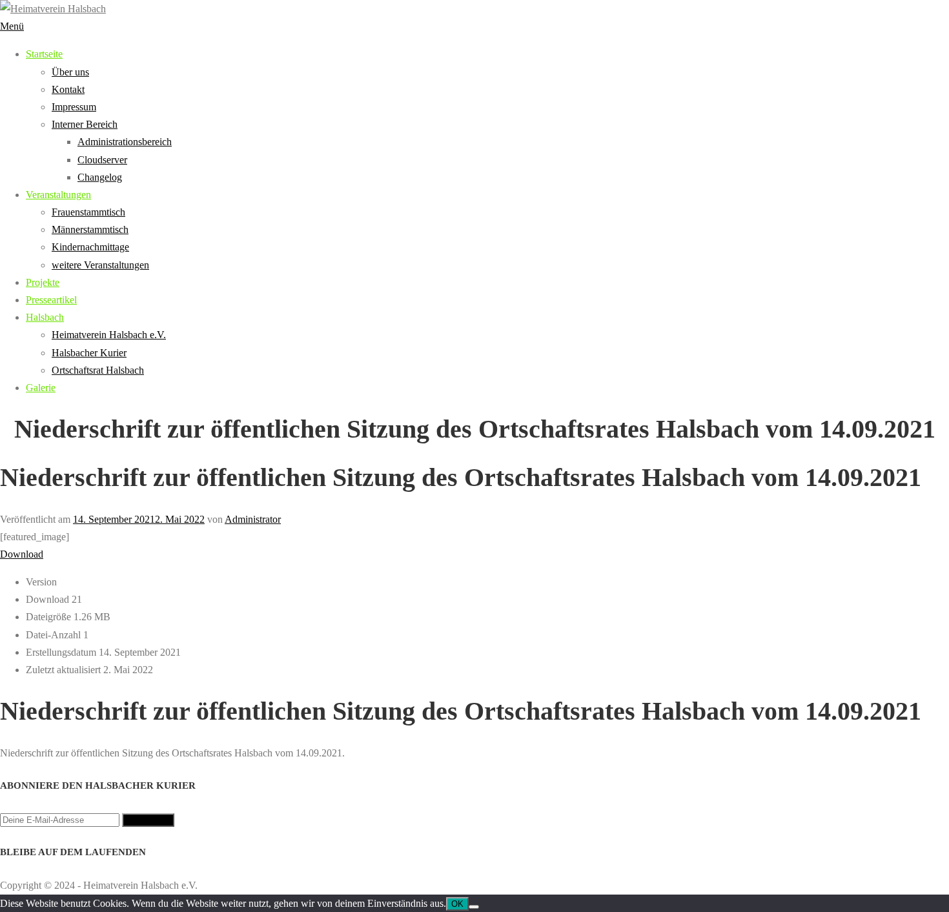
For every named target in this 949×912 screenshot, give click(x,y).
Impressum (74, 106)
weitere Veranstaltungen (100, 264)
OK (457, 904)
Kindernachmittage (90, 246)
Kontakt (68, 89)
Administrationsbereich (124, 141)
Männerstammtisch (90, 229)
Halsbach (45, 317)
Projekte (42, 282)
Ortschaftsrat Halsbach (98, 370)
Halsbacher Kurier (89, 352)
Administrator (253, 519)
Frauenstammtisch (88, 212)
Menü (12, 26)
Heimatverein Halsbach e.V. (109, 334)
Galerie (41, 387)
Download (21, 554)
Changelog (99, 177)
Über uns (70, 71)
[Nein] (474, 907)
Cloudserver (102, 159)
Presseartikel (51, 299)
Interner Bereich (84, 124)
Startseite (44, 53)
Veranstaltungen (58, 194)
